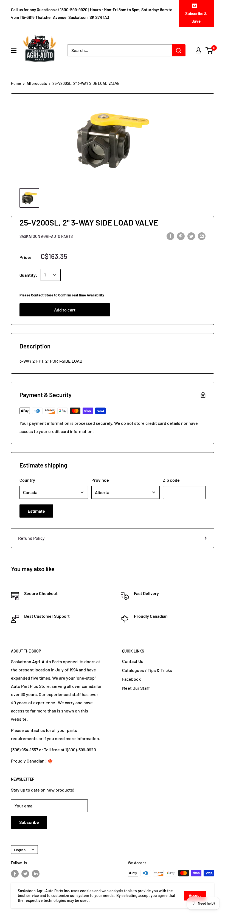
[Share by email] (202, 236)
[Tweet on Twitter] (191, 236)
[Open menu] (13, 50)
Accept (195, 895)
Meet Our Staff (136, 688)
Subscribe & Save (196, 17)
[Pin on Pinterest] (181, 236)
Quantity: (28, 275)
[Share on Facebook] (170, 236)
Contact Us (132, 661)
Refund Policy (31, 538)
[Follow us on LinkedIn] (36, 874)
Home (16, 83)
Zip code (171, 480)
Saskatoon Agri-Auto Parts (46, 236)
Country (27, 480)
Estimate (36, 510)
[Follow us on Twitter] (25, 874)
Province (100, 480)
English (20, 849)
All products (37, 83)
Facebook (131, 679)
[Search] (178, 50)
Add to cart (64, 309)
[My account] (198, 50)
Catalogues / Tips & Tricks (147, 670)
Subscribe (29, 822)
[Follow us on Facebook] (15, 874)
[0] (209, 50)
